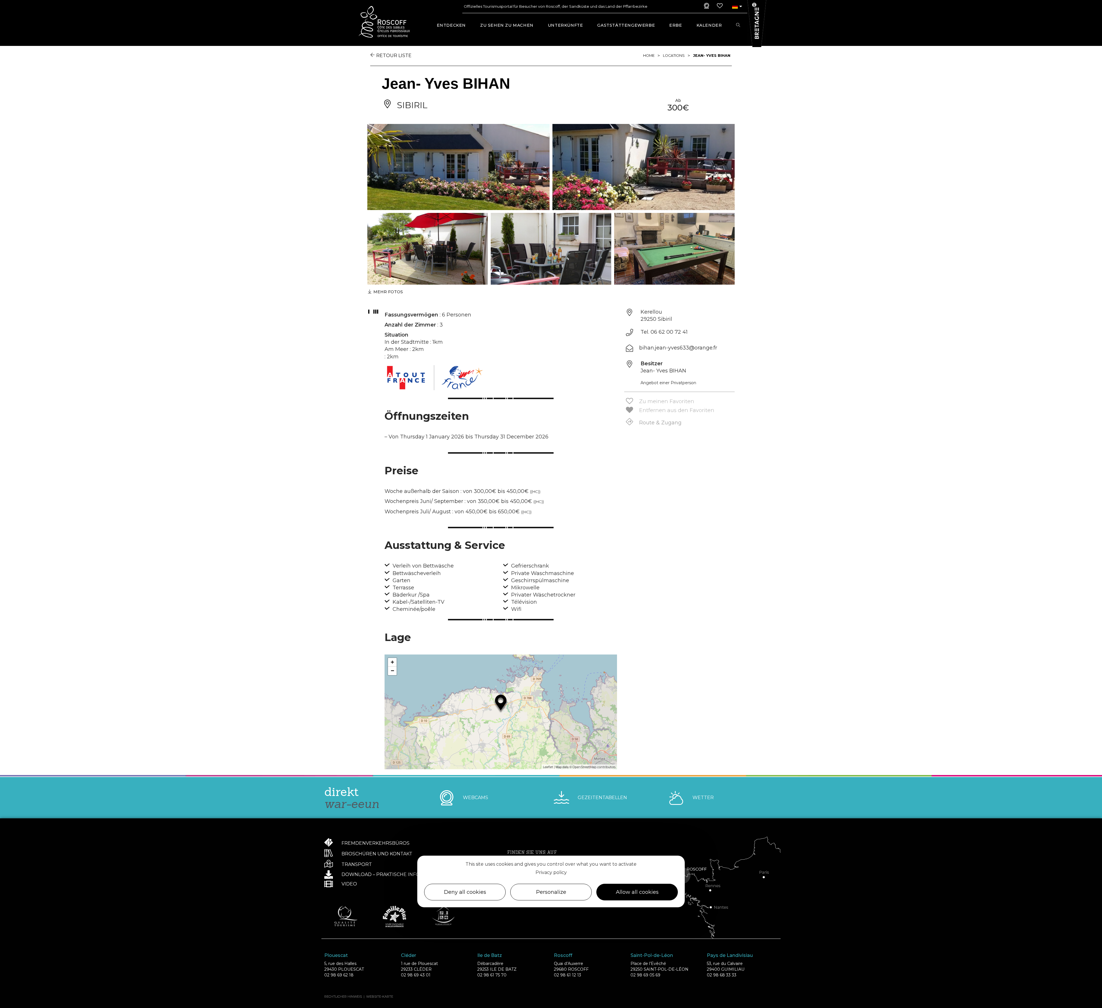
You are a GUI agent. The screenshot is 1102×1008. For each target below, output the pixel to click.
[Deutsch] (735, 6)
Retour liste (394, 55)
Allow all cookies (637, 892)
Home (649, 55)
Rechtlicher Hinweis (343, 997)
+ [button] (392, 662)
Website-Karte (379, 997)
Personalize (551, 892)
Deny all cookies (465, 892)
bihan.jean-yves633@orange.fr (678, 348)
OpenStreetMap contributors (594, 767)
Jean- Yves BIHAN (711, 55)
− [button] (392, 671)
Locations (674, 55)
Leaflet (548, 767)
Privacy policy (551, 872)
